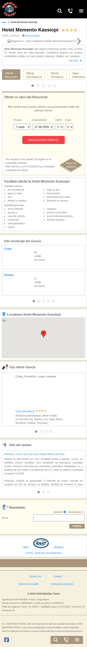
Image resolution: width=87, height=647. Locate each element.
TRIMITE (77, 526)
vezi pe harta (32, 35)
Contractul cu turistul (62, 584)
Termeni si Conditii (28, 584)
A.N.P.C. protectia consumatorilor (43, 553)
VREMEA (58, 547)
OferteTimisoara (57, 75)
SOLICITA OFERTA (71, 165)
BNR (26, 547)
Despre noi (35, 576)
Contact (57, 576)
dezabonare (75, 512)
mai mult (73, 60)
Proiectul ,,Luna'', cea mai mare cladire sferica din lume (34, 454)
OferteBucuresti (11, 75)
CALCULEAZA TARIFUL (43, 140)
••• (4, 21)
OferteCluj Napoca (34, 75)
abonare (58, 512)
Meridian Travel (14, 9)
